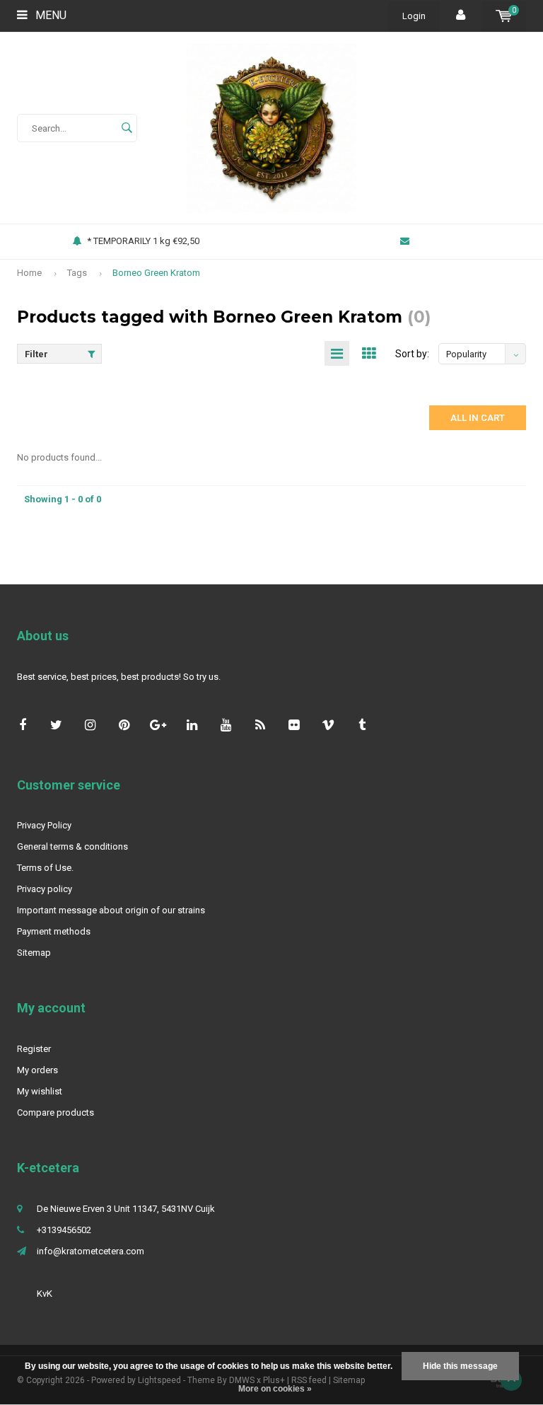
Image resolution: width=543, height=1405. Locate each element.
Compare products (55, 1112)
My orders (37, 1070)
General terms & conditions (72, 846)
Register (34, 1048)
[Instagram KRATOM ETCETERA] (90, 725)
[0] (504, 16)
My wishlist (39, 1091)
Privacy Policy (44, 825)
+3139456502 (64, 1230)
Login (414, 16)
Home (29, 272)
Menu (49, 15)
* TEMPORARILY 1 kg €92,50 (143, 241)
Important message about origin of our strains (111, 910)
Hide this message (460, 1366)
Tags (77, 272)
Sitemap (34, 952)
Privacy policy (44, 889)
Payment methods (53, 931)
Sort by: (412, 353)
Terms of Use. (45, 867)
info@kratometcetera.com (90, 1251)
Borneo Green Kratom (156, 272)
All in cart (477, 417)
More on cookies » (275, 1389)
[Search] (126, 128)
